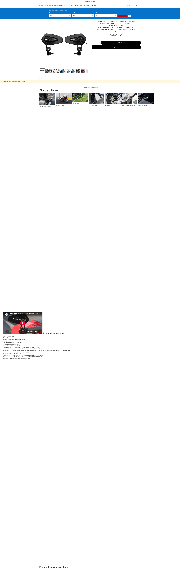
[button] (42, 78)
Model (73, 12)
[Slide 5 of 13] (62, 71)
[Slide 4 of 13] (57, 71)
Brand (50, 12)
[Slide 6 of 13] (67, 71)
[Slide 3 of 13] (52, 71)
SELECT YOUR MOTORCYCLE (58, 10)
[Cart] (139, 5)
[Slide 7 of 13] (73, 71)
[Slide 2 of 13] (47, 71)
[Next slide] (86, 43)
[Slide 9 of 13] (83, 71)
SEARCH (122, 16)
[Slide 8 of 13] (78, 71)
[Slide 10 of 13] (88, 71)
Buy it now (116, 47)
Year (96, 12)
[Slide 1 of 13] (42, 71)
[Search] (133, 5)
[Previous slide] (41, 43)
